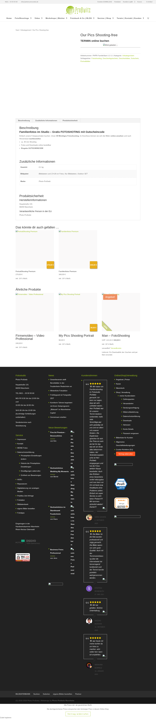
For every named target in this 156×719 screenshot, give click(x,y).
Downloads (127, 421)
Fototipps (20, 513)
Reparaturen (22, 484)
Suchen (36, 694)
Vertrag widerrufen (125, 454)
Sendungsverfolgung (131, 408)
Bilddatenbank (22, 504)
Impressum (21, 439)
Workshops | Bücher (55, 18)
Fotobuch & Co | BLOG (81, 18)
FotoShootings (22, 18)
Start (17, 30)
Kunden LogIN (128, 2)
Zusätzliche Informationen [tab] (46, 120)
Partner (78, 694)
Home (9, 18)
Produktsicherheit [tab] (70, 120)
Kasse (139, 2)
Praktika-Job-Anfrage (25, 496)
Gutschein (135, 58)
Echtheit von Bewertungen (31, 475)
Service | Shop (104, 18)
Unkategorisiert (25, 30)
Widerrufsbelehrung (130, 412)
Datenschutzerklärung (25, 452)
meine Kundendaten (127, 396)
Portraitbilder (85, 61)
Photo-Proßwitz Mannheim (63, 701)
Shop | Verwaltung (123, 392)
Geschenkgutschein (110, 58)
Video (37, 18)
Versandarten (128, 403)
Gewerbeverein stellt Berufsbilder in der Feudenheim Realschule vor (61, 383)
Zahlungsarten (128, 399)
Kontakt (20, 444)
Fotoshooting (97, 58)
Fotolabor (117, 2)
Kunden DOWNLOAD (105, 2)
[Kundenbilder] (28, 545)
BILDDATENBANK (23, 694)
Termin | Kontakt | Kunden (129, 18)
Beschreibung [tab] (24, 120)
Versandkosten (116, 348)
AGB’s (19, 479)
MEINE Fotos (22, 448)
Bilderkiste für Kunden (124, 438)
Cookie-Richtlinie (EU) (124, 450)
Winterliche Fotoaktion (58, 391)
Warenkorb (120, 388)
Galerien (46, 694)
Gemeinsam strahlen (58, 417)
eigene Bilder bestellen (26, 509)
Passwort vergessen (131, 433)
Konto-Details (128, 429)
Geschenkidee (124, 58)
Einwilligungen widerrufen (30, 471)
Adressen (126, 425)
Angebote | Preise (123, 379)
